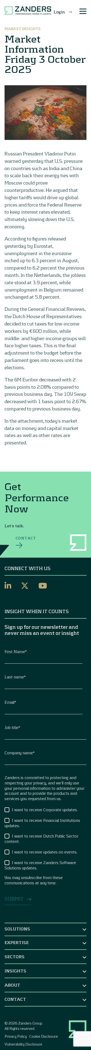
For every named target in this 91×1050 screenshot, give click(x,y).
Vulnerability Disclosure (23, 1044)
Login (59, 11)
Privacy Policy (16, 1036)
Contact (26, 538)
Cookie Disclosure (43, 1036)
